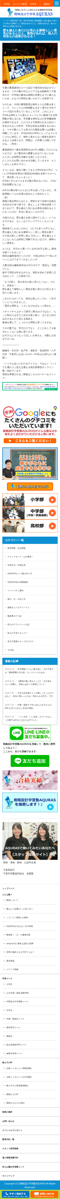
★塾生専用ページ (14, 1053)
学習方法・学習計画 (17, 565)
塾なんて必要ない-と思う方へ (19, 909)
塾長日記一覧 (8, 1139)
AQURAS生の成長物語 (18, 582)
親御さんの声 (12, 1094)
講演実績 (10, 961)
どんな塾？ (7, 894)
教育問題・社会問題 (17, 548)
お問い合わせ (8, 1121)
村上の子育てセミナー (18, 633)
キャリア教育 (20, 4)
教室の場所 (7, 1112)
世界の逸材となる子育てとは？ (20, 952)
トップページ (8, 888)
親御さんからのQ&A (15, 1103)
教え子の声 (7, 1062)
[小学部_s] (30, 499)
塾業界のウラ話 (15, 616)
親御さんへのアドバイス (19, 607)
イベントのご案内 (16, 590)
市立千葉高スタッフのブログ (21, 641)
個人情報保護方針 (10, 1157)
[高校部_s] (30, 526)
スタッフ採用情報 (10, 1148)
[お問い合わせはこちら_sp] (30, 486)
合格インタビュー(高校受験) (19, 1068)
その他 (11, 650)
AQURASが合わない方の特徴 (19, 926)
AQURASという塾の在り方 (20, 573)
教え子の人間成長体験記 (17, 1085)
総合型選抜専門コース (16, 1045)
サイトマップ (8, 1176)
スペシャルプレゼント (12, 1130)
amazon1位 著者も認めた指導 (19, 943)
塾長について (12, 900)
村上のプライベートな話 (19, 624)
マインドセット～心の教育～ (21, 557)
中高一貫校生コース (15, 1019)
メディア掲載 (12, 969)
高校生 (47, 4)
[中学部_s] (30, 512)
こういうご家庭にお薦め (17, 917)
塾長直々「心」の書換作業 (18, 935)
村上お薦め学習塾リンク (13, 1167)
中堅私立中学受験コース (17, 1001)
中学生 (33, 4)
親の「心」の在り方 (17, 599)
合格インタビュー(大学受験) (19, 1077)
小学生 (7, 4)
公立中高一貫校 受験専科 (17, 993)
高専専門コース (13, 1027)
